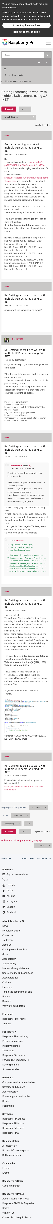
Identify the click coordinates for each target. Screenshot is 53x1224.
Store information (11, 1185)
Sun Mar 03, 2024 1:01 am (15, 610)
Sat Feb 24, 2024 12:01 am (15, 456)
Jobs (5, 954)
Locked (10, 109)
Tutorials (6, 1023)
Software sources (11, 1155)
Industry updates (11, 1045)
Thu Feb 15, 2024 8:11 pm (15, 360)
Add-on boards (10, 1091)
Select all (20, 540)
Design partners (10, 1064)
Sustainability (9, 963)
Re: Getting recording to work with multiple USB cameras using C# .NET (24, 298)
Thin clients (8, 1050)
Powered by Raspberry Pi (15, 1060)
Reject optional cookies (26, 31)
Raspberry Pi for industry (15, 1036)
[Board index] (5, 75)
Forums (6, 1168)
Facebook (11, 912)
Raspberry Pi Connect (13, 1118)
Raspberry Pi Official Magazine (18, 1203)
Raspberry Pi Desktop (13, 1123)
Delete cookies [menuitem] (27, 858)
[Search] (47, 55)
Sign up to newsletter (17, 874)
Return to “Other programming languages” (24, 840)
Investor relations (11, 930)
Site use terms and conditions (17, 973)
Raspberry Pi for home (14, 1018)
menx (6, 136)
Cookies (6, 982)
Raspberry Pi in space (13, 1055)
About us (6, 944)
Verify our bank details (13, 1005)
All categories (9, 1145)
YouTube (10, 896)
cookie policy (9, 16)
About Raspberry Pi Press (15, 1198)
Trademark (7, 940)
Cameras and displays (13, 1087)
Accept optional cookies (26, 25)
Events (5, 1172)
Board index (6, 858)
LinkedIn (10, 906)
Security (6, 1001)
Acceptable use (10, 977)
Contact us (7, 935)
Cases (5, 1101)
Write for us (8, 1212)
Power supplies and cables (16, 1096)
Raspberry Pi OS (10, 1132)
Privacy (6, 996)
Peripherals (8, 1105)
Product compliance (12, 1041)
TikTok (9, 890)
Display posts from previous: (20, 807)
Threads (10, 885)
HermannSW (17, 339)
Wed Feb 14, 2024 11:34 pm (16, 305)
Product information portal (15, 1150)
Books (5, 1208)
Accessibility (9, 958)
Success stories (10, 1069)
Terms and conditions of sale (17, 991)
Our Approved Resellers (14, 949)
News (5, 926)
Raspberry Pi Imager (13, 1128)
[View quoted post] (30, 465)
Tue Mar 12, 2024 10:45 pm (15, 776)
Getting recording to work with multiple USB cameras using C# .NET (24, 95)
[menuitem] (47, 62)
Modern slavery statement (15, 968)
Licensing (7, 987)
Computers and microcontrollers (18, 1082)
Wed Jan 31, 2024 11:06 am (16, 154)
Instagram (11, 901)
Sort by (11, 815)
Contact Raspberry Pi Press (16, 1217)
